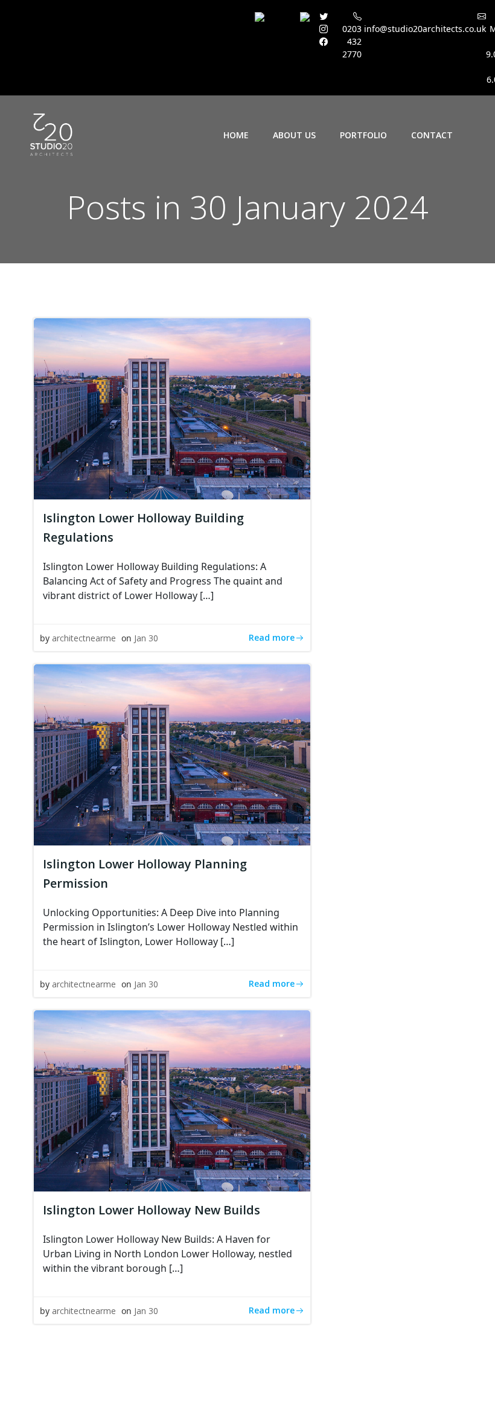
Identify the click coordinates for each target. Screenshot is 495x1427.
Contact (432, 135)
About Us (294, 135)
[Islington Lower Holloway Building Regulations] (172, 407)
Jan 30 (146, 638)
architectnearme (84, 638)
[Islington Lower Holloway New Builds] (172, 1099)
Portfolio (363, 135)
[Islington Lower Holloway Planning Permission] (172, 753)
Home (236, 135)
